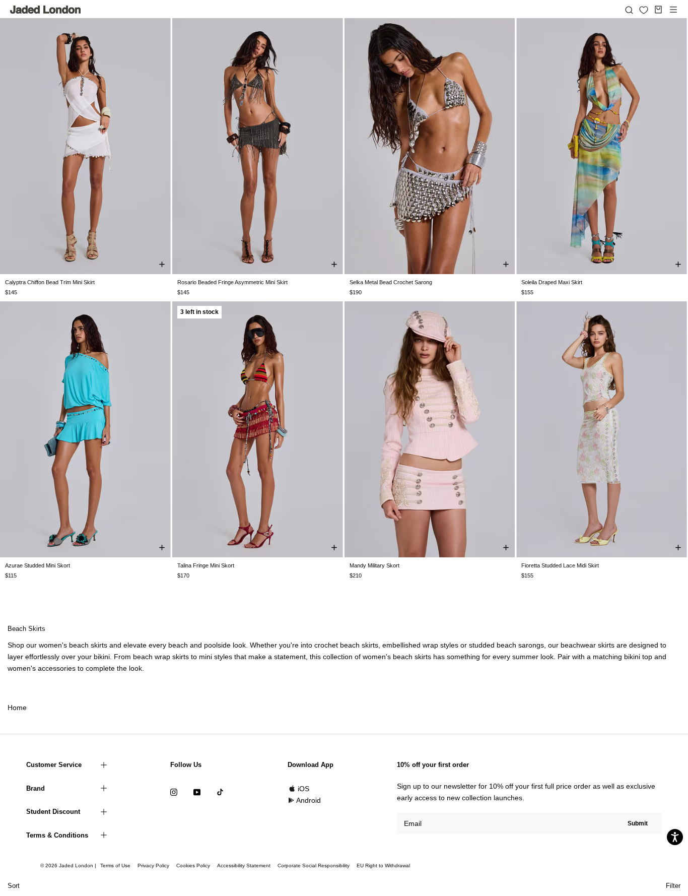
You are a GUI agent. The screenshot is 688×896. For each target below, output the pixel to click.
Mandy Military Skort (374, 565)
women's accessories (42, 668)
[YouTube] (196, 792)
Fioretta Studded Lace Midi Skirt (560, 565)
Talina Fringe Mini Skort (205, 565)
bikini (102, 657)
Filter (673, 885)
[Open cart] (658, 9)
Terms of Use (115, 865)
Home (17, 707)
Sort (14, 885)
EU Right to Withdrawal (383, 865)
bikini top (638, 657)
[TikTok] (220, 792)
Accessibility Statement (243, 865)
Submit (638, 823)
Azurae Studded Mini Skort (37, 565)
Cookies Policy (193, 865)
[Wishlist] (644, 10)
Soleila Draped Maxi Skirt (551, 282)
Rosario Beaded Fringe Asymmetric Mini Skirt (232, 282)
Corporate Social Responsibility (314, 865)
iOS (303, 789)
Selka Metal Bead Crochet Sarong (391, 282)
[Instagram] (173, 792)
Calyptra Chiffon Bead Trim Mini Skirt (50, 282)
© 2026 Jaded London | (69, 865)
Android (308, 800)
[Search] (629, 9)
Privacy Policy (153, 865)
